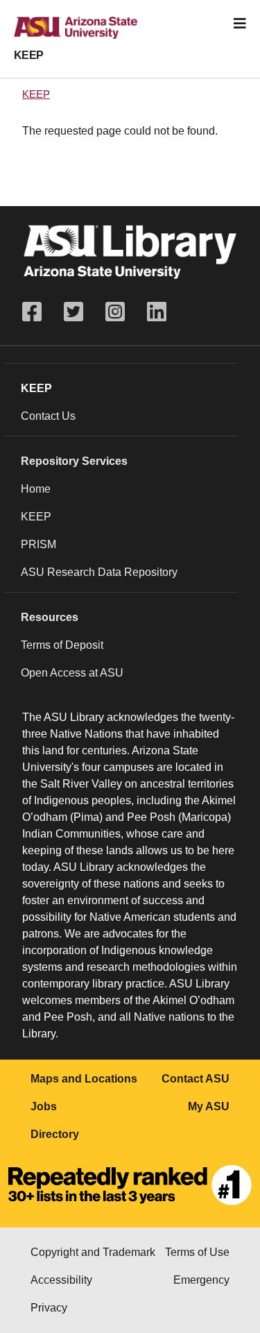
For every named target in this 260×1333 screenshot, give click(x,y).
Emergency (201, 1280)
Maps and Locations (84, 1079)
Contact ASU (195, 1079)
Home (36, 489)
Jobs (44, 1106)
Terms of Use (197, 1252)
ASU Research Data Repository (99, 572)
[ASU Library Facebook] (37, 312)
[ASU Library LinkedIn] (156, 312)
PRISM (38, 544)
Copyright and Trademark (93, 1252)
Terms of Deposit (62, 645)
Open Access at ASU (72, 673)
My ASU (208, 1106)
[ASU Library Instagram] (115, 312)
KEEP (29, 55)
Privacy (49, 1308)
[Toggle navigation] (240, 24)
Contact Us (48, 416)
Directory (55, 1134)
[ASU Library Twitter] (73, 312)
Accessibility (61, 1280)
